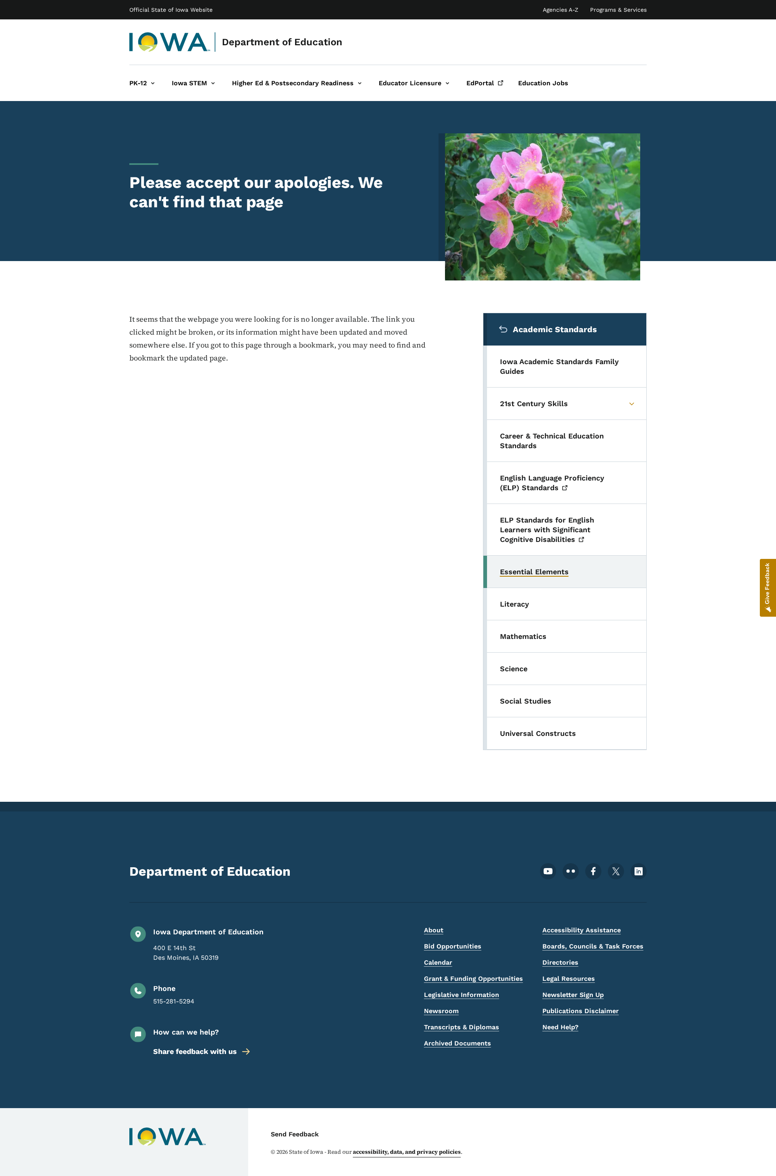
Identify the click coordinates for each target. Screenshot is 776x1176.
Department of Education (282, 42)
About (433, 930)
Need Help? (560, 1027)
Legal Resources (568, 978)
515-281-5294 (173, 1001)
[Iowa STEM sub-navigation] (213, 83)
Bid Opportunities (452, 946)
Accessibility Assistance (581, 930)
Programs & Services (618, 9)
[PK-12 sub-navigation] (153, 83)
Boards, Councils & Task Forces (592, 946)
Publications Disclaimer (580, 1011)
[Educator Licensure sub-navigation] (447, 83)
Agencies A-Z (560, 9)
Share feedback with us (195, 1051)
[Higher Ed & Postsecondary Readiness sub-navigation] (360, 83)
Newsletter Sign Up (573, 995)
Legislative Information (461, 995)
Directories (560, 962)
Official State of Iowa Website (171, 9)
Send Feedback (295, 1134)
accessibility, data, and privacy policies (407, 1152)
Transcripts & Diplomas (461, 1027)
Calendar (438, 962)
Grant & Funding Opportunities (473, 978)
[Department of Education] (170, 42)
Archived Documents (457, 1043)
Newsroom (441, 1011)
